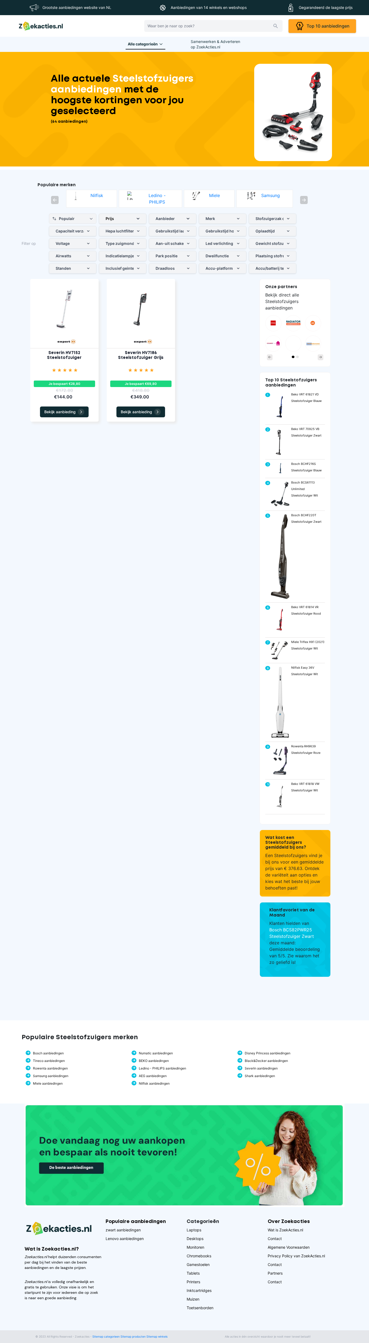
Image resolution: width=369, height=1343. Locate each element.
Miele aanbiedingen (48, 1083)
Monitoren (195, 1247)
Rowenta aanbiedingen (50, 1068)
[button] (54, 200)
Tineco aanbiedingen (49, 1061)
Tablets (193, 1273)
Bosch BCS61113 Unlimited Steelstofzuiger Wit (304, 489)
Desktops (195, 1238)
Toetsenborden (200, 1307)
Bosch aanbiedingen (48, 1053)
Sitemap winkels (156, 1336)
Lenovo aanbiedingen (125, 1238)
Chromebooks (199, 1256)
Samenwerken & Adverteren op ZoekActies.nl (215, 44)
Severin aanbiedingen (261, 1068)
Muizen (193, 1299)
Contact (275, 1238)
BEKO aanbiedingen (154, 1061)
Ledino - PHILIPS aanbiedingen (162, 1068)
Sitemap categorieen (106, 1336)
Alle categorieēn (143, 44)
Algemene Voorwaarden (289, 1247)
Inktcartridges (199, 1290)
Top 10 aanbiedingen (327, 26)
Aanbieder (165, 218)
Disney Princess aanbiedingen (267, 1053)
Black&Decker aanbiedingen (266, 1061)
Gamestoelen (198, 1264)
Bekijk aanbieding (60, 411)
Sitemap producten (133, 1336)
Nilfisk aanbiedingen (154, 1083)
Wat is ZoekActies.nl (285, 1230)
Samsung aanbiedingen (50, 1076)
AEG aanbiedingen (153, 1076)
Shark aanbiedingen (260, 1076)
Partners (275, 1273)
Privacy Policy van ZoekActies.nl (296, 1256)
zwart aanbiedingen (123, 1230)
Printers (193, 1281)
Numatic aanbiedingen (156, 1053)
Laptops (194, 1230)
